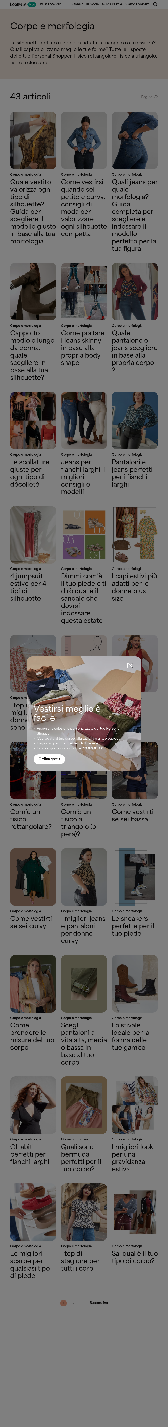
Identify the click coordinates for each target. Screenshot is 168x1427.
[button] (130, 665)
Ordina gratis (49, 759)
